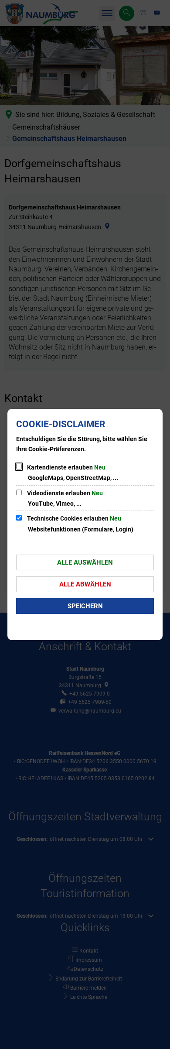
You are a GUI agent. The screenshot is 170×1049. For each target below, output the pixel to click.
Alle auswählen (85, 562)
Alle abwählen (85, 584)
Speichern (85, 606)
